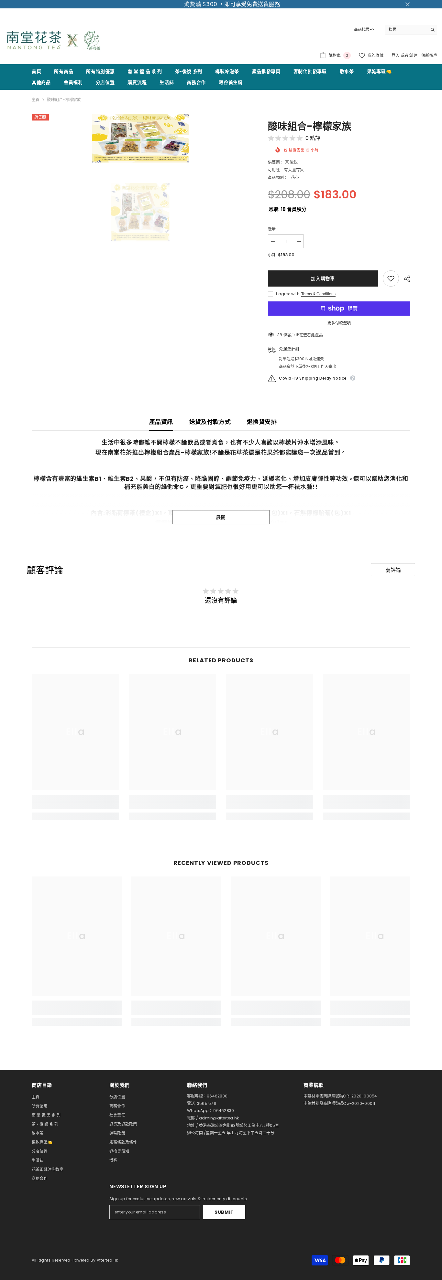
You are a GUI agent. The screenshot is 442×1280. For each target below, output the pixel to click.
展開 (221, 517)
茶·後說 (291, 162)
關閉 (407, 4)
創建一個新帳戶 (423, 55)
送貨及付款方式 (210, 422)
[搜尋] (411, 30)
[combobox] (406, 30)
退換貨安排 (262, 422)
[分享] (404, 279)
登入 (396, 55)
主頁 (35, 99)
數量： (274, 229)
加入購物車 (323, 278)
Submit (224, 1212)
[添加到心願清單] (391, 278)
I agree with (288, 294)
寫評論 (393, 570)
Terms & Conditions (318, 294)
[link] (75, 805)
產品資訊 (161, 422)
